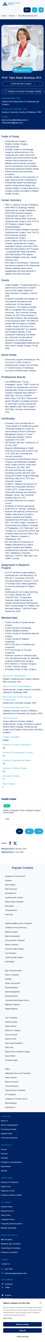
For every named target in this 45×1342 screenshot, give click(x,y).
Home (3, 16)
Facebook (9, 1284)
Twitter (7, 1287)
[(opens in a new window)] (9, 843)
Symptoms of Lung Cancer (15, 876)
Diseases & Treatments (9, 1182)
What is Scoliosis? (12, 1082)
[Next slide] (38, 831)
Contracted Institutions (9, 1138)
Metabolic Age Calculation (11, 1244)
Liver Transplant (11, 1018)
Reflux (7, 1069)
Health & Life (5, 1186)
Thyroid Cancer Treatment (15, 1090)
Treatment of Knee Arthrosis (15, 928)
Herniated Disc (10, 893)
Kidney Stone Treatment (14, 902)
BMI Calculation (6, 1239)
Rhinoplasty (9, 906)
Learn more (7, 1318)
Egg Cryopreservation (13, 970)
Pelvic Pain (9, 1047)
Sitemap (4, 1171)
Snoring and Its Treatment (15, 940)
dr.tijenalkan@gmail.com (12, 123)
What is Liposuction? (13, 983)
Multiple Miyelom (11, 1009)
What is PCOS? (10, 1039)
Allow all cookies (22, 1324)
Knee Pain (9, 914)
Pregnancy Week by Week (11, 1195)
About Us (4, 1121)
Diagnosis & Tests (7, 1191)
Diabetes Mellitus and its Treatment (18, 923)
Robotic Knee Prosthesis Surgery (17, 1052)
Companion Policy (8, 1219)
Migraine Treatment (12, 1004)
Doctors (12, 16)
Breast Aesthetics (11, 987)
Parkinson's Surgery (13, 1030)
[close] (40, 1303)
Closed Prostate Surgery (14, 949)
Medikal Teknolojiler (8, 1228)
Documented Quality (8, 1129)
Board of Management (9, 1125)
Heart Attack (9, 962)
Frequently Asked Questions (11, 1224)
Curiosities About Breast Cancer (17, 1000)
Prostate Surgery (11, 1060)
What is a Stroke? (11, 945)
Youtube (8, 1295)
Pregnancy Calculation (9, 1252)
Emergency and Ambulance (11, 1162)
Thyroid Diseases (11, 1086)
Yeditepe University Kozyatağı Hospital (24, 91)
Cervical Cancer (11, 1035)
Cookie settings (22, 1337)
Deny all (22, 1330)
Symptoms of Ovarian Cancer (16, 1099)
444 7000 (9, 1269)
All (19, 831)
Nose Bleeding (10, 1103)
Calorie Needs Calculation (11, 1248)
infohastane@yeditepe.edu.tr (16, 1273)
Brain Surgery (10, 885)
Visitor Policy (6, 1215)
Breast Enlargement (12, 992)
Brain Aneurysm (11, 889)
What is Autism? (11, 1026)
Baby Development (12, 936)
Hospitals (4, 1158)
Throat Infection (11, 910)
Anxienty (8, 880)
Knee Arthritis (10, 1056)
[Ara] (34, 9)
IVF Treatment (10, 1094)
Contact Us (5, 1264)
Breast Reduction (11, 996)
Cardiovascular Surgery (21, 83)
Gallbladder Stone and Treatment (17, 1073)
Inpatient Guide (6, 1133)
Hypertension (10, 1107)
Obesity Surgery (11, 1022)
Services (4, 1154)
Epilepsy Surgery (11, 932)
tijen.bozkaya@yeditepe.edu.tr (15, 120)
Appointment (24, 70)
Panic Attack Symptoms (14, 1043)
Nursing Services (7, 1211)
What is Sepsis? (11, 1077)
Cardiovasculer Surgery (14, 897)
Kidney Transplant (12, 975)
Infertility (8, 979)
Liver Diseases (10, 953)
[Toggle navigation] (41, 9)
